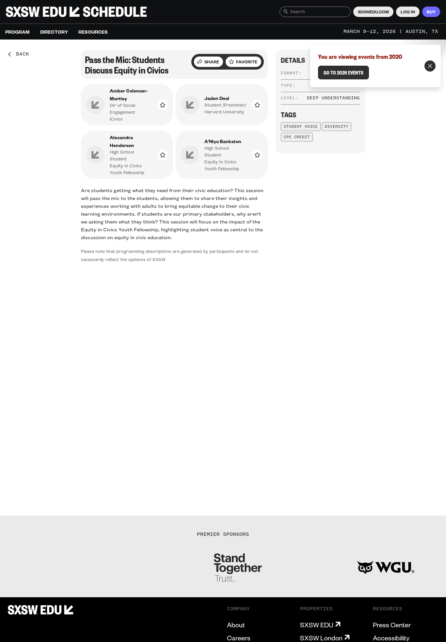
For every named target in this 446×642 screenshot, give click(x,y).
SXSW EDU (316, 625)
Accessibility (391, 638)
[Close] (430, 66)
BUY (431, 11)
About (236, 625)
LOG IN (408, 11)
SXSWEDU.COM (373, 11)
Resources (93, 32)
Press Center (392, 625)
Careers (238, 638)
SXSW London (321, 638)
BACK (20, 54)
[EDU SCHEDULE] (76, 12)
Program (17, 32)
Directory (54, 32)
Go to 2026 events (343, 72)
